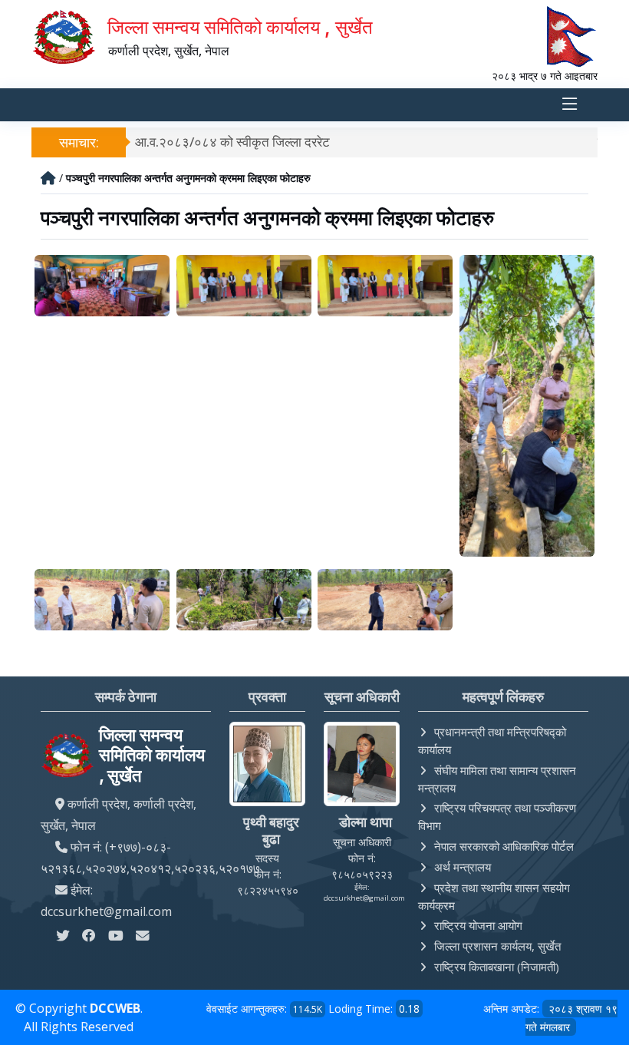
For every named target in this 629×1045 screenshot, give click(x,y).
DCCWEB (115, 1008)
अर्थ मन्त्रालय (462, 867)
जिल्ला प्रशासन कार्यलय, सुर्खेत (497, 946)
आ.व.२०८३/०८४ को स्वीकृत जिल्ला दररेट (232, 141)
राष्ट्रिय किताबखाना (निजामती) (496, 966)
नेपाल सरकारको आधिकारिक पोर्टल (504, 846)
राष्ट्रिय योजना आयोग (478, 925)
